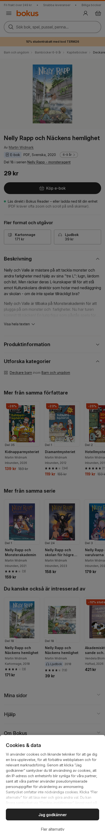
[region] (52, 787)
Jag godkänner (52, 814)
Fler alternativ (52, 829)
